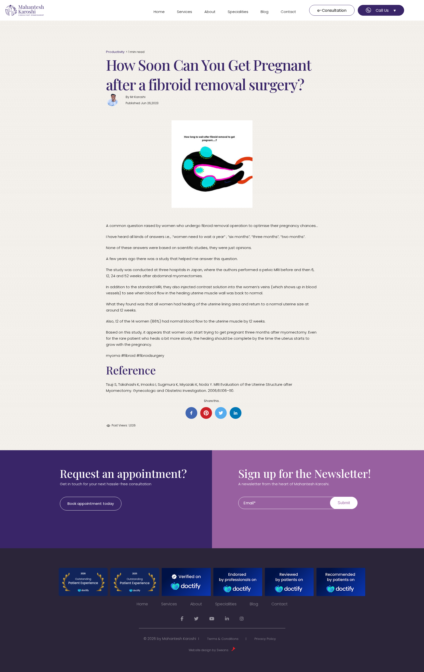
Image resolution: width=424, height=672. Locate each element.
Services (184, 11)
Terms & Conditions (222, 639)
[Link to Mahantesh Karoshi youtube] (211, 619)
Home (159, 11)
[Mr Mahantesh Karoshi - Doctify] (83, 582)
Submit (344, 503)
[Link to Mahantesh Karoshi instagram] (242, 619)
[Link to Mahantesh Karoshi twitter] (196, 619)
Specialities (238, 11)
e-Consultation (331, 10)
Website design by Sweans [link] (209, 650)
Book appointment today (90, 503)
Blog (264, 11)
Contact (288, 11)
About (209, 11)
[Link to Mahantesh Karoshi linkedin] (227, 619)
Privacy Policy (265, 639)
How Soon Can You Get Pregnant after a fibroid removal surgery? (208, 74)
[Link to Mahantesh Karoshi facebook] (182, 619)
